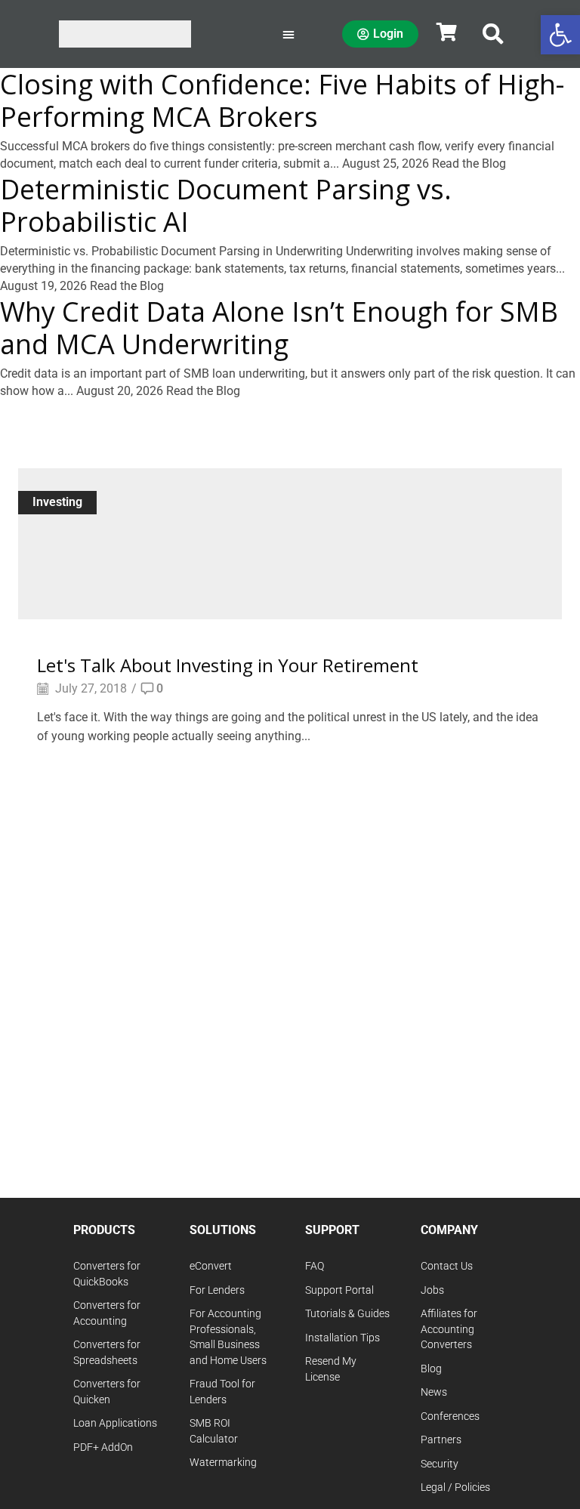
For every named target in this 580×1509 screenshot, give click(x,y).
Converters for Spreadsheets (106, 1352)
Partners (441, 1439)
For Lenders (217, 1290)
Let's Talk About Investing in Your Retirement (227, 665)
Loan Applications (115, 1423)
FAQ (314, 1266)
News (434, 1392)
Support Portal (339, 1290)
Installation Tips (342, 1338)
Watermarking (223, 1462)
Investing (57, 502)
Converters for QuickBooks (106, 1274)
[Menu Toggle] (288, 34)
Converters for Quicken (106, 1392)
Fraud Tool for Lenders (222, 1392)
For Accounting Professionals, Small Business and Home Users (228, 1337)
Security (439, 1464)
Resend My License (330, 1369)
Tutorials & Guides (347, 1313)
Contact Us (447, 1266)
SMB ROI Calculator (214, 1431)
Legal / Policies (455, 1487)
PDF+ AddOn (103, 1447)
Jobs (432, 1290)
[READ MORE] (290, 541)
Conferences (450, 1416)
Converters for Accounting (106, 1313)
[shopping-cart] (446, 32)
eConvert (211, 1266)
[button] (493, 34)
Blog (431, 1368)
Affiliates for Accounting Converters (449, 1329)
